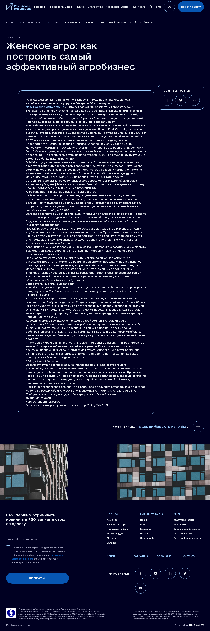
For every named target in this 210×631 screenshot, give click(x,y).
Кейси (111, 555)
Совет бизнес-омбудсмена (45, 107)
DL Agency (196, 624)
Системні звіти (182, 533)
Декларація (147, 538)
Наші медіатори (116, 524)
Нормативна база (117, 529)
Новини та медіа (34, 22)
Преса (55, 22)
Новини (144, 520)
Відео (143, 524)
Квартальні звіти (183, 520)
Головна (12, 22)
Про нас (112, 514)
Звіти (177, 514)
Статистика (140, 555)
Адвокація (164, 555)
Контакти (188, 555)
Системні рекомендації (187, 538)
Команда (112, 520)
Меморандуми (116, 533)
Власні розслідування (186, 529)
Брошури (145, 529)
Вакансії (112, 543)
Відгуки (111, 538)
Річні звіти (179, 524)
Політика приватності (19, 625)
